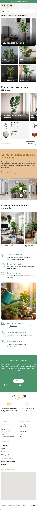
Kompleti (4, 15)
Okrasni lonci (22, 15)
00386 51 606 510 (5, 425)
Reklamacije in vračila (7, 458)
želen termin (13, 326)
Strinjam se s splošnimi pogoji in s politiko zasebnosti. (19, 385)
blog (15, 275)
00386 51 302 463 (5, 430)
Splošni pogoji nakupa (7, 455)
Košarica (3, 464)
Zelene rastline (12, 15)
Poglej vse (30, 143)
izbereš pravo (20, 259)
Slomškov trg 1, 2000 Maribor (27, 410)
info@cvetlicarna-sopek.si (8, 435)
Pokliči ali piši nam (12, 268)
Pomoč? (3, 452)
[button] (1, 116)
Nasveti (3, 448)
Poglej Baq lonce (8, 172)
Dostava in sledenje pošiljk (8, 461)
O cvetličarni (4, 445)
